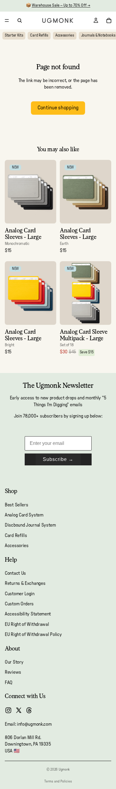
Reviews (13, 672)
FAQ (8, 682)
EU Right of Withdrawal (27, 624)
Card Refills (39, 35)
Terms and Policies (58, 781)
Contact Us (15, 573)
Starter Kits (14, 35)
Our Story (14, 662)
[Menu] (7, 20)
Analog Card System (24, 515)
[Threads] (29, 710)
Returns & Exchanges (25, 583)
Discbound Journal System (30, 525)
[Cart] (108, 20)
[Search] (19, 20)
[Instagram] (8, 710)
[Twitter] (18, 710)
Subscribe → (58, 459)
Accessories (64, 35)
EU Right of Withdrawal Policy (33, 634)
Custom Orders (19, 603)
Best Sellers (16, 505)
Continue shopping (58, 108)
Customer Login (20, 593)
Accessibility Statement (28, 614)
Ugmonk (64, 769)
